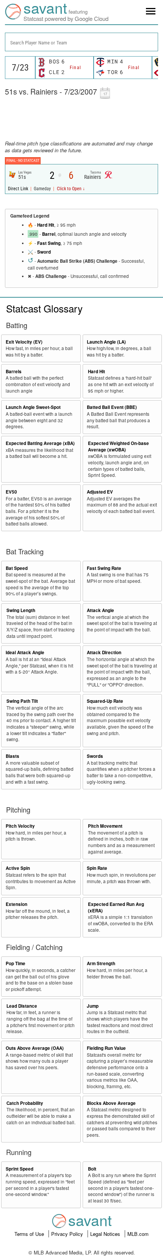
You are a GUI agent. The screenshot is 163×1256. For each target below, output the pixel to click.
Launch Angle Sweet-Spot (33, 407)
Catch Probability (24, 1103)
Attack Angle (100, 610)
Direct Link (18, 188)
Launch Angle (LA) (106, 342)
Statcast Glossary (44, 308)
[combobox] (81, 42)
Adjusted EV (100, 492)
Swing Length (20, 610)
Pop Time (15, 963)
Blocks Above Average (111, 1103)
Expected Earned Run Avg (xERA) (116, 907)
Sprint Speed (19, 1169)
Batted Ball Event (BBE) (112, 407)
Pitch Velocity (20, 826)
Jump (93, 1006)
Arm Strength (101, 963)
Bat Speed (17, 568)
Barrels (14, 371)
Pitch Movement (105, 826)
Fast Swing (49, 243)
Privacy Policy (68, 1233)
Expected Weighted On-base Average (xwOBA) (118, 446)
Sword (44, 252)
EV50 (11, 492)
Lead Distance (21, 1006)
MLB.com (138, 1233)
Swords (95, 756)
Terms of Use (29, 1233)
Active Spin (18, 868)
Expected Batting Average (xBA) (40, 443)
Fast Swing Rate (104, 568)
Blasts (12, 756)
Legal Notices (106, 1233)
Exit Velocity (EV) (24, 342)
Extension (16, 904)
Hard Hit (45, 225)
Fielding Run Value (106, 1048)
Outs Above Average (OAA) (35, 1048)
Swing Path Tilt (22, 701)
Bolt (92, 1169)
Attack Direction (104, 652)
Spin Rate (97, 868)
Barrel (48, 234)
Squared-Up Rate (105, 701)
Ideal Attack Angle (25, 652)
